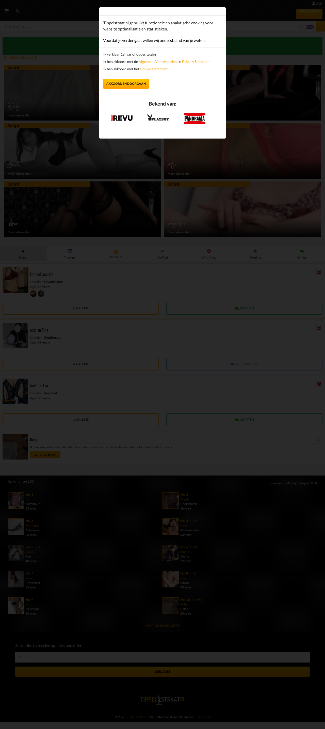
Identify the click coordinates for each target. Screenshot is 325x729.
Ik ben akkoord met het (135, 69)
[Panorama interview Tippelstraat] (194, 118)
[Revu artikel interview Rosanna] (122, 116)
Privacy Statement (196, 61)
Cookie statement (153, 69)
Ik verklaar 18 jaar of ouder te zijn (129, 54)
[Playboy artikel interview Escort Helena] (158, 116)
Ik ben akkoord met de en (157, 61)
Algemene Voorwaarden (157, 61)
